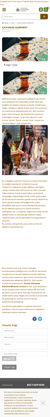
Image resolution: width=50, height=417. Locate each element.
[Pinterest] (45, 319)
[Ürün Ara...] (44, 16)
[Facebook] (34, 319)
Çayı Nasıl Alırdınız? (26, 23)
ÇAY (13, 23)
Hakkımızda (7, 385)
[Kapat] (43, 403)
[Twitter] (40, 319)
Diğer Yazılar (11, 65)
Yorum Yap (9, 367)
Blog (6, 23)
